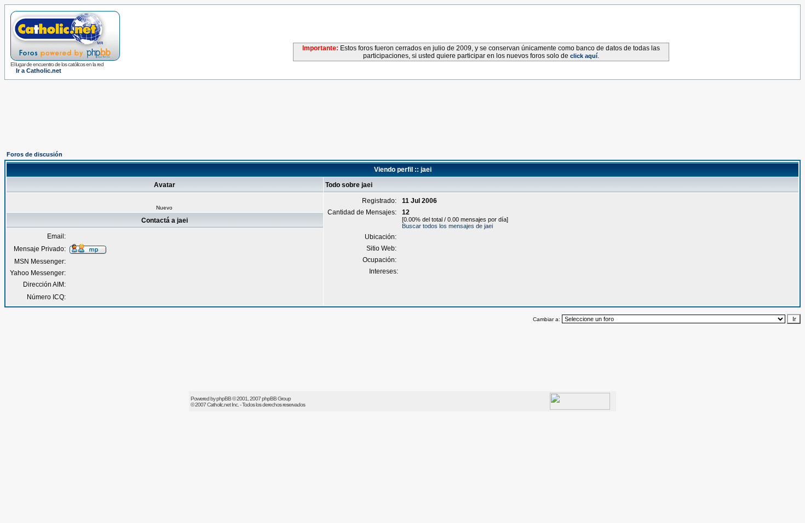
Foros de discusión (34, 154)
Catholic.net (219, 405)
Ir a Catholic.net (38, 70)
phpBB (223, 399)
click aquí (583, 56)
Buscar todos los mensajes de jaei (447, 226)
